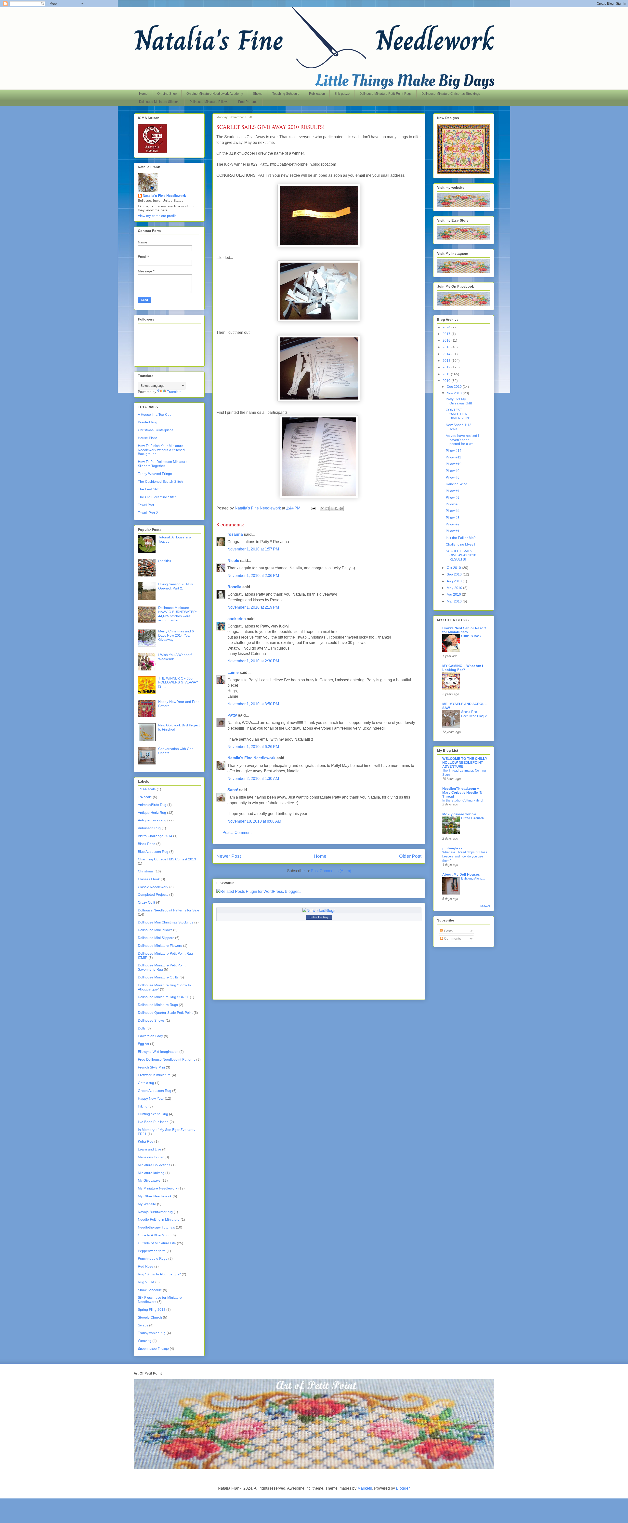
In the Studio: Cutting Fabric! (462, 800)
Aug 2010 (455, 581)
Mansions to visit (151, 1157)
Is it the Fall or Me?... (462, 538)
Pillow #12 (453, 451)
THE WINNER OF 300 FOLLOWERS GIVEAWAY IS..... (178, 682)
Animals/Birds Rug (152, 805)
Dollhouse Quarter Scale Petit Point (165, 1013)
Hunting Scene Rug (153, 1114)
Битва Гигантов (472, 818)
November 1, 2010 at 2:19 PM (253, 607)
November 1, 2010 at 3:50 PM (253, 704)
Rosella (234, 587)
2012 (447, 367)
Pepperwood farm (152, 1251)
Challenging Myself (460, 544)
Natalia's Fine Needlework (251, 758)
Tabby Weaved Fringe (155, 474)
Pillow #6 (452, 497)
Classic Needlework (153, 887)
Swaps (143, 1325)
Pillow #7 (452, 491)
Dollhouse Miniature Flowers (160, 946)
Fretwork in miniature (154, 1075)
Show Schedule (150, 1290)
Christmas (146, 871)
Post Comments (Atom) (331, 871)
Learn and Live (149, 1149)
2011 (447, 374)
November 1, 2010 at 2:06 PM (253, 576)
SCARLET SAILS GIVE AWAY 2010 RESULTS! (461, 555)
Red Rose (145, 1266)
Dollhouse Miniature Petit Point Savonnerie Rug (161, 967)
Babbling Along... (473, 878)
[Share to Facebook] (336, 508)
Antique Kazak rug (152, 820)
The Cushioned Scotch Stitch (160, 481)
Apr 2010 (454, 594)
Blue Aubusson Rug (153, 852)
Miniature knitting (151, 1173)
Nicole (233, 561)
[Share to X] (331, 508)
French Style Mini (151, 1067)
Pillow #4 (452, 511)
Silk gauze (342, 93)
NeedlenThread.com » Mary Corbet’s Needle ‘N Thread (462, 792)
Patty (232, 715)
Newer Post (228, 856)
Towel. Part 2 (148, 513)
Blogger (402, 1488)
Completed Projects (153, 894)
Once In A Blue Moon (154, 1235)
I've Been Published (153, 1122)
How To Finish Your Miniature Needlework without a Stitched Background (161, 450)
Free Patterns (248, 102)
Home (143, 93)
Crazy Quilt (146, 902)
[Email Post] (312, 508)
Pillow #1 (452, 531)
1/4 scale (145, 797)
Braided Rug (147, 422)
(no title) (164, 561)
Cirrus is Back (471, 636)
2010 (447, 381)
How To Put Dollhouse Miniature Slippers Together (162, 464)
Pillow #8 (452, 477)
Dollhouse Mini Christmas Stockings (165, 922)
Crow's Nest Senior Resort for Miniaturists (464, 630)
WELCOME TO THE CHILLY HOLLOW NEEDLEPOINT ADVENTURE (464, 762)
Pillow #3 (452, 518)
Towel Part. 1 (148, 505)
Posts (448, 931)
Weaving (144, 1341)
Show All (485, 905)
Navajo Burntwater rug (155, 1212)
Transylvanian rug (152, 1333)
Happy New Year (151, 1098)
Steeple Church (150, 1317)
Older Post (410, 856)
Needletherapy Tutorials (156, 1227)
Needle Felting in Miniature (159, 1219)
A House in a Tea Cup (154, 414)
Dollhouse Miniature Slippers (159, 102)
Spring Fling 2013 (151, 1309)
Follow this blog (319, 917)
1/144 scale (147, 789)
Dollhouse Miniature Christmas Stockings (450, 93)
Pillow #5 (452, 504)
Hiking (142, 1106)
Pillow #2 (452, 524)
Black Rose (146, 844)
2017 (447, 334)
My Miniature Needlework (157, 1188)
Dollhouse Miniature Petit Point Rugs (385, 93)
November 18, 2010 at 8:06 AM (254, 821)
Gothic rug (146, 1083)
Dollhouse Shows (151, 1020)
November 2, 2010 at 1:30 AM (253, 778)
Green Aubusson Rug (154, 1091)
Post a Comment (236, 832)
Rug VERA (146, 1282)
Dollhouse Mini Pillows (155, 930)
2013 (447, 360)
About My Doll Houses (461, 874)
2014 (447, 354)
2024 (447, 327)
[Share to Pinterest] (341, 508)
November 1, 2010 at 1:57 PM (253, 549)
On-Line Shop (167, 93)
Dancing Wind (456, 484)
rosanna (235, 534)
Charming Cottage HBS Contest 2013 (167, 859)
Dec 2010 (455, 386)
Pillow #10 (453, 464)
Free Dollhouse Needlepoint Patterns (166, 1059)
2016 (447, 340)
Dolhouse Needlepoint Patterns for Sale (168, 910)
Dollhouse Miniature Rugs (158, 1005)
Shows (257, 93)
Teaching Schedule (285, 93)
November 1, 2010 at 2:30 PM (253, 661)
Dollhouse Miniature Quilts (158, 977)
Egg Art (143, 1044)
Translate (174, 392)
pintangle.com (454, 848)
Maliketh (364, 1488)
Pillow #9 (452, 471)
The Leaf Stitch (149, 489)
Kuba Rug (145, 1141)
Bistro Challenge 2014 (155, 836)
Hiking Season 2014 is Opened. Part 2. (175, 586)
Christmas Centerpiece (155, 430)
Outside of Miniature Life (157, 1243)
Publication (317, 93)
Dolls (141, 1028)
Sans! (232, 790)
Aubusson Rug (149, 828)
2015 (447, 347)
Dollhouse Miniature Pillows (208, 102)
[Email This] (322, 508)
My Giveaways (149, 1180)
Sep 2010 (455, 574)
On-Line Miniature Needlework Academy (214, 93)
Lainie (233, 672)
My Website (147, 1204)
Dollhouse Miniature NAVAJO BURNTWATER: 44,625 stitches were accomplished (177, 614)
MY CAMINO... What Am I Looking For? (462, 668)
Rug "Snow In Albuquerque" (159, 1274)
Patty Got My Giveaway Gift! (459, 401)
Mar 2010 (455, 601)
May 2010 (455, 588)
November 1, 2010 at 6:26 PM (253, 747)
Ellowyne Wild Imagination (158, 1052)
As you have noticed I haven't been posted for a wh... (462, 440)
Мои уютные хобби (459, 814)
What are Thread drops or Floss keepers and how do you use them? (464, 856)
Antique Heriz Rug (152, 813)
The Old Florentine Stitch (157, 497)
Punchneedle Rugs (152, 1258)
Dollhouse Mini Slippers (156, 938)
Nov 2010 (455, 393)
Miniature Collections (154, 1165)
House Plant (147, 438)
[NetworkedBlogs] (318, 910)
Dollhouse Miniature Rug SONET (163, 997)
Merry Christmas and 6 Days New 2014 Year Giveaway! (176, 635)
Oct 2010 (454, 568)
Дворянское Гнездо (153, 1348)
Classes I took (149, 879)
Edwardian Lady (150, 1036)
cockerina (236, 619)
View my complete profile (157, 216)
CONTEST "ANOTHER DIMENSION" (458, 414)
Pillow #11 (453, 457)
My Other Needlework (155, 1196)
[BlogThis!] (327, 508)
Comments (452, 938)
